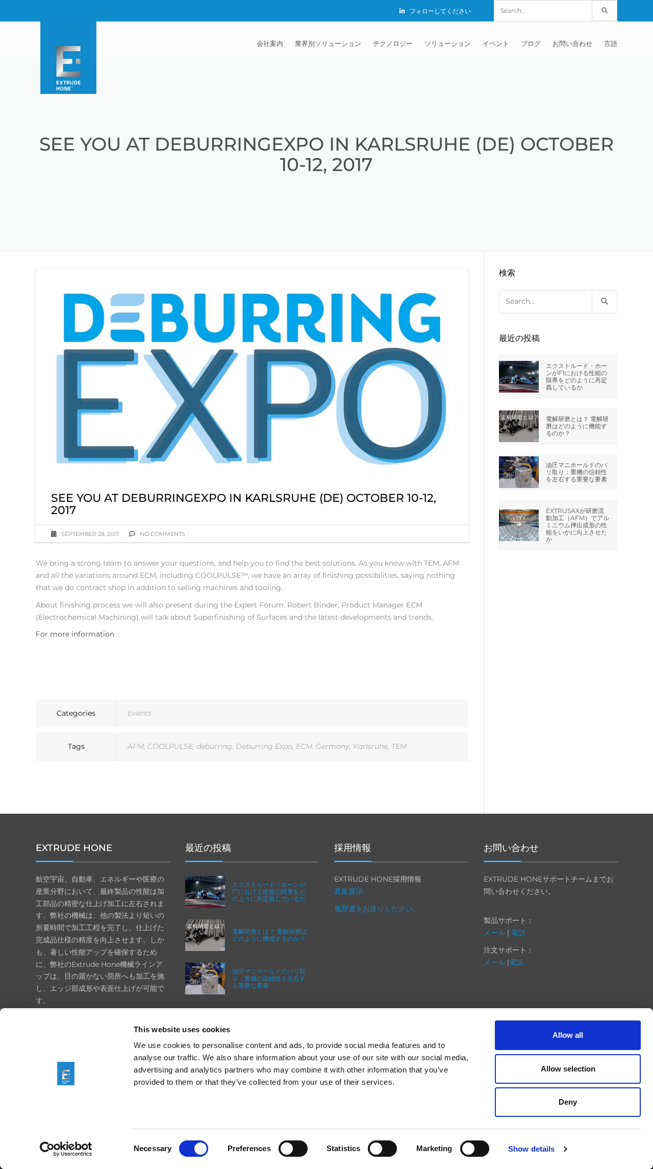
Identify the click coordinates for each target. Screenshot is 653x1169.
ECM (304, 746)
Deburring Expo (264, 746)
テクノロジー (393, 43)
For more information (75, 634)
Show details (531, 1148)
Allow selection (568, 1068)
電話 (518, 932)
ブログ (531, 43)
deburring (214, 746)
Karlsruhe (370, 746)
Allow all (567, 1035)
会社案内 (270, 43)
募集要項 (348, 891)
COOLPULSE (170, 746)
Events (140, 713)
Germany (332, 746)
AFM (136, 746)
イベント (496, 43)
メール (494, 932)
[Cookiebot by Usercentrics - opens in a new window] (66, 1149)
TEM (399, 746)
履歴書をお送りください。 (377, 908)
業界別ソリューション (328, 43)
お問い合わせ (572, 43)
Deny (568, 1102)
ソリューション (447, 43)
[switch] (293, 1148)
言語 (610, 43)
